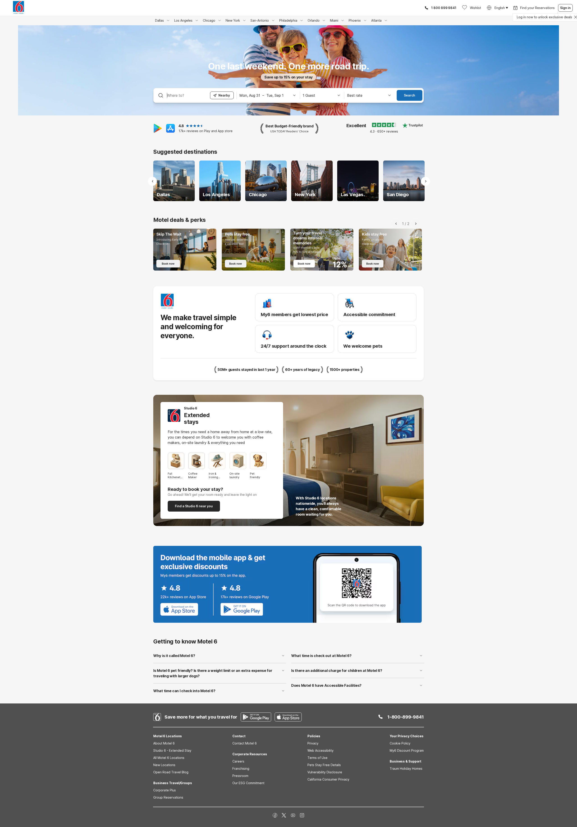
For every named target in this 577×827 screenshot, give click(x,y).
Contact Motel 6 (244, 743)
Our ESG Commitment (248, 783)
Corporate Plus (164, 790)
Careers (238, 761)
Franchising (240, 768)
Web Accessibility (320, 750)
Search (409, 95)
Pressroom (240, 776)
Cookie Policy (400, 743)
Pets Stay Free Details (324, 765)
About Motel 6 (164, 743)
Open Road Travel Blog (170, 772)
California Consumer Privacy (328, 779)
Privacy (312, 743)
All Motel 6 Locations (168, 758)
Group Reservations (168, 797)
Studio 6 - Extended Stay (172, 750)
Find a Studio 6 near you (194, 506)
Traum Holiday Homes (406, 768)
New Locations (164, 765)
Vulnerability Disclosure (324, 772)
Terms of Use (317, 758)
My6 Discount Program (407, 750)
